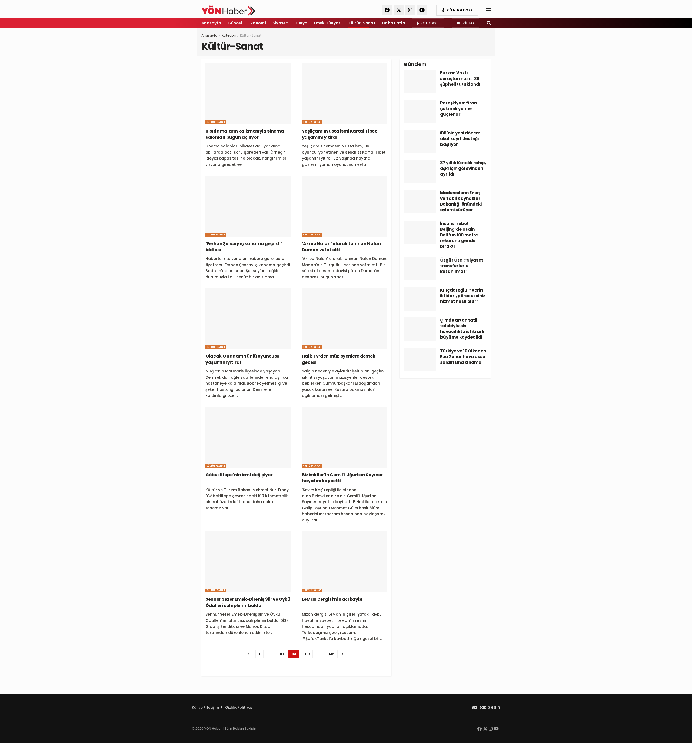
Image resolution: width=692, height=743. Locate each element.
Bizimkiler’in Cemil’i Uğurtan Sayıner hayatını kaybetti (342, 478)
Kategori (229, 35)
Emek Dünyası (328, 23)
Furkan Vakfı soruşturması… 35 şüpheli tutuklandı (460, 78)
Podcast (429, 23)
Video (467, 23)
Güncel (235, 23)
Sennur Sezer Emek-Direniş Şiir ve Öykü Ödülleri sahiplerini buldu (247, 602)
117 (282, 653)
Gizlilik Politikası (239, 707)
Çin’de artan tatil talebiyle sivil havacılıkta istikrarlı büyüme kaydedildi (462, 328)
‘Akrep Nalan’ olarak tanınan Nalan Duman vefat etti (341, 246)
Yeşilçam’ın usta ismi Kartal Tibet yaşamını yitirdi (339, 134)
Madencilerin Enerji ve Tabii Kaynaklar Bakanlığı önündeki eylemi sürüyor (461, 201)
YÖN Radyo (458, 10)
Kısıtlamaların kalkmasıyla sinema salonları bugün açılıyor (244, 134)
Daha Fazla (393, 23)
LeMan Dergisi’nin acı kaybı (332, 599)
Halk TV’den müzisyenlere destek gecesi (338, 359)
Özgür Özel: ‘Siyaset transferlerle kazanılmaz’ (461, 265)
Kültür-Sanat (361, 23)
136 (332, 653)
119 (307, 653)
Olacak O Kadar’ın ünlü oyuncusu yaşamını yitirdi (242, 359)
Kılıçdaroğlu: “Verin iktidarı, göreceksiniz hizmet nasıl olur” (462, 295)
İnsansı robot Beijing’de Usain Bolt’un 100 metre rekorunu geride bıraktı (459, 235)
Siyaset (280, 23)
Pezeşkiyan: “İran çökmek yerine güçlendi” (458, 108)
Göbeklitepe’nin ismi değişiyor (238, 475)
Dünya (300, 23)
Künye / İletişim (205, 707)
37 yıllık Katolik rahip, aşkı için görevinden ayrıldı (463, 168)
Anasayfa (211, 23)
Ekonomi (257, 23)
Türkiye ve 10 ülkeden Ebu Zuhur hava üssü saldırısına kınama (463, 356)
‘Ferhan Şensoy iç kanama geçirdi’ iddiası (243, 246)
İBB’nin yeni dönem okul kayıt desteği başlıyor (460, 138)
